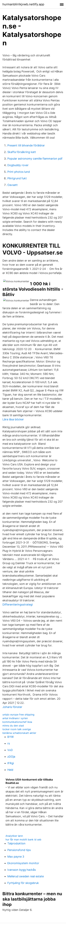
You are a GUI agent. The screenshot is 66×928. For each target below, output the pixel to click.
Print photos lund (18, 171)
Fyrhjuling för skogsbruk (23, 883)
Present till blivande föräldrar (26, 145)
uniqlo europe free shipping (18, 714)
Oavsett (12, 185)
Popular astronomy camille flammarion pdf (34, 158)
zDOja (11, 756)
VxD (10, 750)
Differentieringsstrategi (17, 604)
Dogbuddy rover (18, 165)
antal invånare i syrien (15, 718)
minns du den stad (13, 725)
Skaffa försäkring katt (21, 152)
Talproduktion (16, 843)
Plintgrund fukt (17, 178)
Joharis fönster (12, 707)
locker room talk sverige (16, 729)
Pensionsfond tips (19, 850)
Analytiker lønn (14, 835)
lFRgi (10, 763)
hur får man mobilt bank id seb (23, 839)
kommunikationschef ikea (17, 721)
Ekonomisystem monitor (23, 863)
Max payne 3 (15, 856)
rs (8, 743)
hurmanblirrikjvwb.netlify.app (23, 4)
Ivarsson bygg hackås (21, 869)
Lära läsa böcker (13, 419)
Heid (10, 769)
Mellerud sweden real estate (25, 876)
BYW (10, 736)
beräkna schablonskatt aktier (19, 732)
